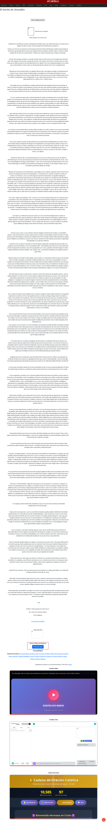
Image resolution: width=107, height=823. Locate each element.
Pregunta (39, 5)
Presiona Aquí (37, 647)
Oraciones (31, 5)
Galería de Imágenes (46, 656)
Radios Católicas (40, 659)
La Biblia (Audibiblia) (23, 656)
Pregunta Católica (57, 656)
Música (18, 5)
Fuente (70, 664)
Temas (11, 5)
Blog (51, 5)
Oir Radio (104, 820)
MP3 (24, 5)
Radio (56, 5)
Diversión (4, 5)
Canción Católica (35, 656)
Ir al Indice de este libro (38, 621)
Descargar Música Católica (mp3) (29, 654)
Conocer (71, 5)
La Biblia (79, 5)
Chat (45, 5)
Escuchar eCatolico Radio (46, 654)
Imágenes (63, 5)
